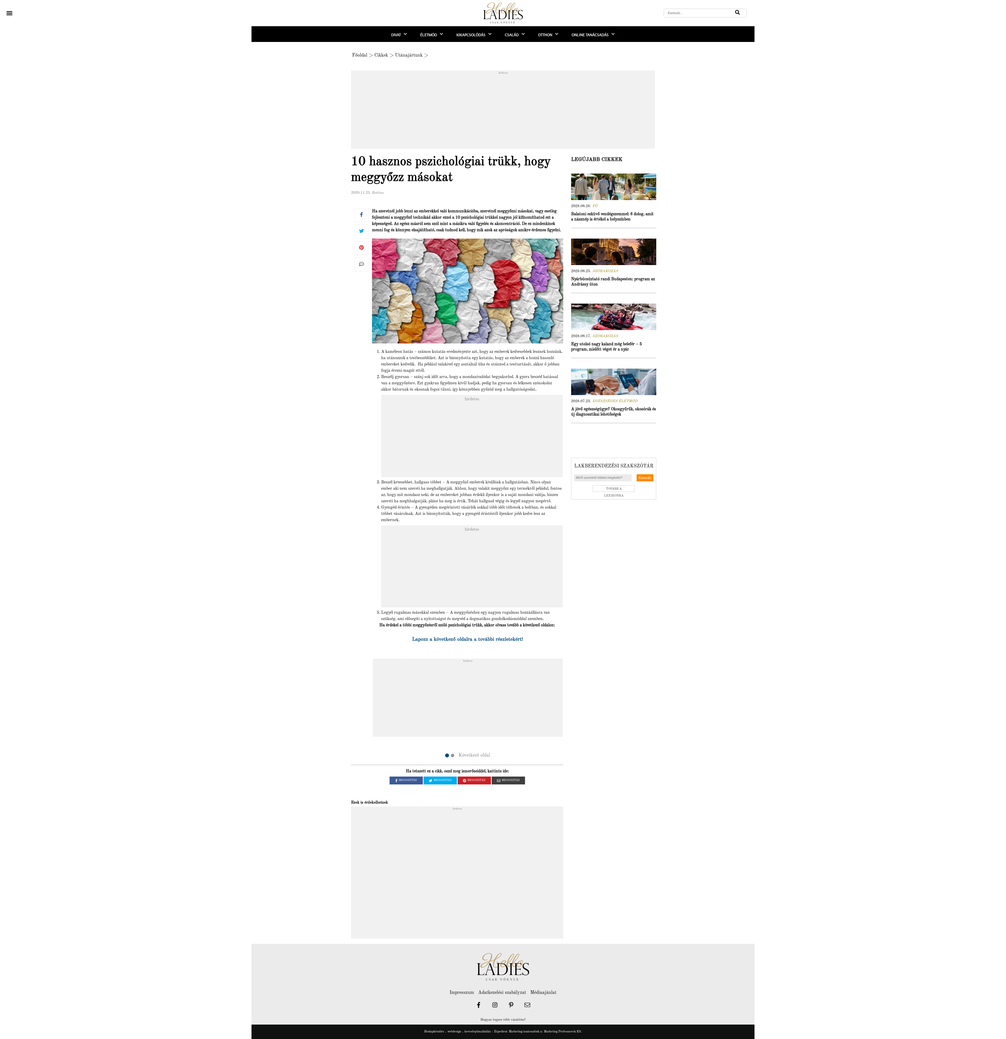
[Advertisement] (503, 111)
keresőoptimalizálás (477, 1031)
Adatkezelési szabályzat (502, 992)
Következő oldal (474, 755)
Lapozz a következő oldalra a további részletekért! (467, 639)
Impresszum (462, 992)
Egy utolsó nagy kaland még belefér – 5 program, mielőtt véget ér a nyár (606, 347)
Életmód (428, 34)
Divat (396, 34)
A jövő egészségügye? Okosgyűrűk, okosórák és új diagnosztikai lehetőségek (613, 412)
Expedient (500, 1031)
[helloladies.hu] (503, 13)
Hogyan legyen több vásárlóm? (503, 1019)
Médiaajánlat (543, 992)
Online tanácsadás (590, 34)
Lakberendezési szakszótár (613, 466)
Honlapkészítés (434, 1031)
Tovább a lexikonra (614, 489)
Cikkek (381, 55)
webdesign (454, 1031)
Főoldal (359, 55)
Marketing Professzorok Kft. (563, 1031)
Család (512, 34)
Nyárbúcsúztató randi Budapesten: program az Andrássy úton (613, 282)
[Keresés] (737, 13)
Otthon (545, 34)
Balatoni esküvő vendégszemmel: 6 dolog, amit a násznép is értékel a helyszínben (612, 217)
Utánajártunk (409, 55)
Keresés (645, 478)
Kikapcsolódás (470, 34)
